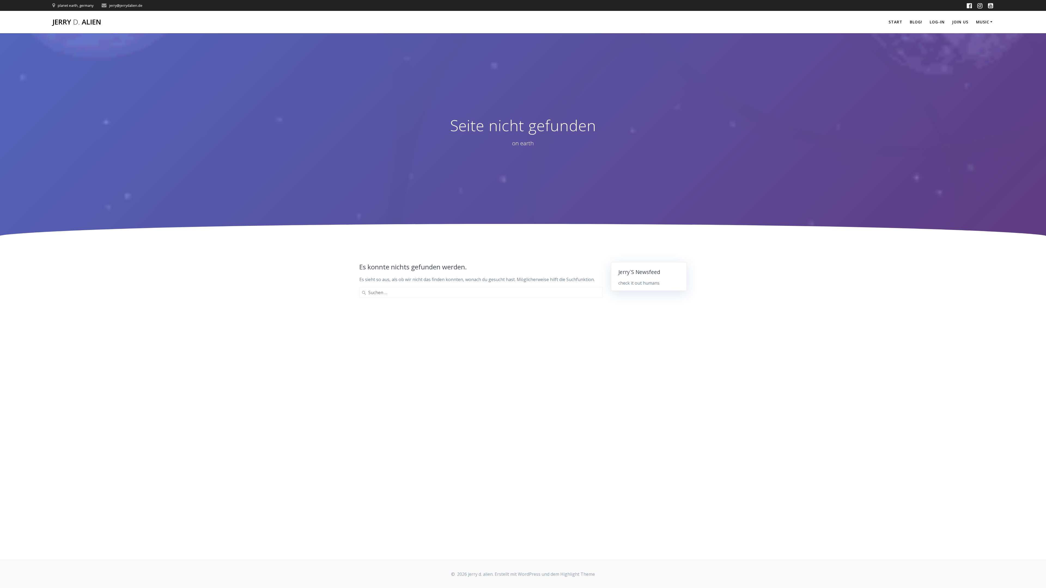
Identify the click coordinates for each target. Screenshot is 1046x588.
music (982, 21)
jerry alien (76, 22)
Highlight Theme (577, 574)
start (895, 21)
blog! (916, 21)
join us (960, 21)
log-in (937, 21)
